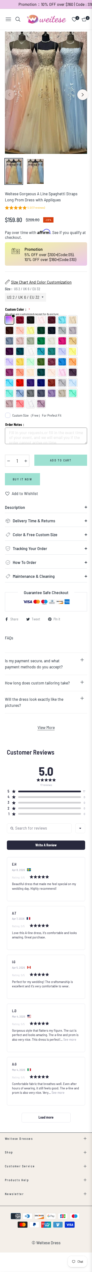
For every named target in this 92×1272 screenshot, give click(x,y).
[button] (25, 208)
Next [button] (82, 94)
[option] (46, 93)
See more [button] (69, 1039)
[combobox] (80, 828)
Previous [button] (9, 94)
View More (46, 727)
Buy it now (22, 479)
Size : (22, 289)
